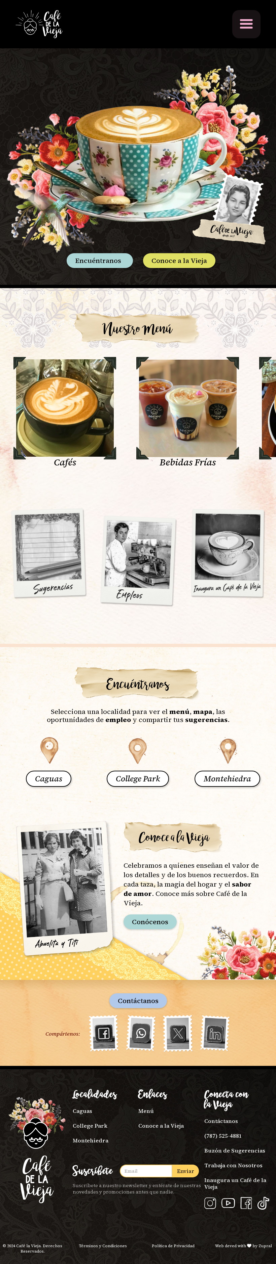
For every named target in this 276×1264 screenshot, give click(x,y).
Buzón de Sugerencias (234, 1150)
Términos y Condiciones (103, 1246)
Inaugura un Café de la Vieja (235, 1183)
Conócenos (150, 922)
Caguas (82, 1111)
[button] (246, 24)
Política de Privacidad (173, 1246)
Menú (146, 1111)
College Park (90, 1125)
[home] (39, 24)
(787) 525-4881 (223, 1135)
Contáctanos (138, 1000)
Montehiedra (90, 1140)
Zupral (265, 1246)
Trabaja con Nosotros (233, 1165)
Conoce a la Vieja (179, 260)
